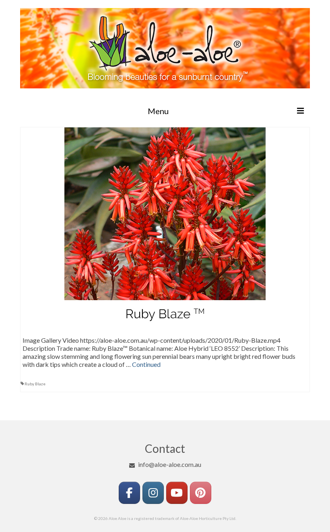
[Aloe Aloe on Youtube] (177, 493)
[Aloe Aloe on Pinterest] (200, 493)
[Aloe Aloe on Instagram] (153, 493)
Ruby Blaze (35, 383)
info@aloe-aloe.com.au (169, 464)
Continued (146, 364)
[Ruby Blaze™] (165, 227)
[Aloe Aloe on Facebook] (129, 493)
